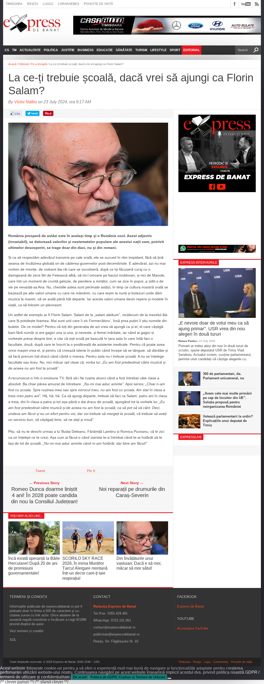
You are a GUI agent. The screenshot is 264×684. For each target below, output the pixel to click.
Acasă (12, 64)
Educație (105, 50)
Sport (175, 50)
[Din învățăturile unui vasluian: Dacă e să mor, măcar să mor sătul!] (142, 553)
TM (14, 50)
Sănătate (124, 50)
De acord (79, 677)
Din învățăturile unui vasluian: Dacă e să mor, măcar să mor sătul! (139, 563)
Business (86, 50)
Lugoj (48, 4)
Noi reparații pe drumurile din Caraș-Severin (132, 492)
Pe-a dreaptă (39, 64)
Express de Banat (190, 606)
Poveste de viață (98, 4)
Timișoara (14, 4)
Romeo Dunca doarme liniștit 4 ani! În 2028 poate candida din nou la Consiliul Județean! (44, 495)
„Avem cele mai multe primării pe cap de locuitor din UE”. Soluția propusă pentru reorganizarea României (227, 399)
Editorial (191, 50)
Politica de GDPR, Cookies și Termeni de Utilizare (127, 677)
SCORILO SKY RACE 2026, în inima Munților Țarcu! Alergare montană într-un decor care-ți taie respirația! (85, 568)
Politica (51, 50)
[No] (169, 678)
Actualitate (30, 50)
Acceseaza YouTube (192, 628)
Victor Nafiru (25, 102)
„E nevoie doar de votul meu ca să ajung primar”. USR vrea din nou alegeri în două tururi (213, 328)
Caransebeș (68, 4)
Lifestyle (158, 50)
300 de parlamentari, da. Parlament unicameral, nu (223, 376)
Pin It (91, 471)
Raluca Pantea (187, 341)
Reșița (32, 4)
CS (7, 50)
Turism (141, 50)
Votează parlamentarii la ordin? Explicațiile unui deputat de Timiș (228, 420)
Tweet (40, 471)
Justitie (68, 50)
